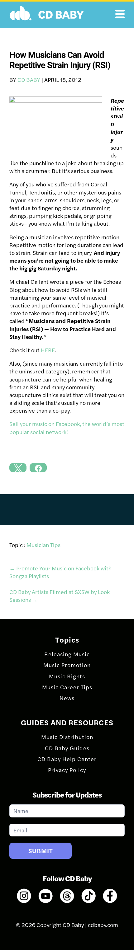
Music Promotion (67, 665)
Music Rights (67, 676)
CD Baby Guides (67, 748)
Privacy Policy (67, 770)
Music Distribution (67, 737)
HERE (48, 350)
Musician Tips (43, 545)
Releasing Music (67, 654)
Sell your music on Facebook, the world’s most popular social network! (66, 427)
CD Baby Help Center (67, 759)
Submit (40, 850)
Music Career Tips (67, 687)
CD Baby (28, 79)
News (67, 698)
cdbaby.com (103, 925)
